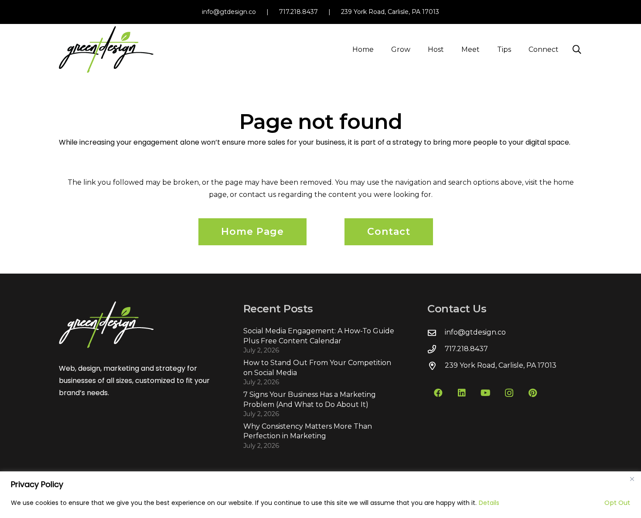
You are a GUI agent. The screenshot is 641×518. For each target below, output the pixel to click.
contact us (257, 194)
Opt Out (617, 503)
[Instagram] (509, 393)
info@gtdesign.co (229, 12)
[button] (416, 49)
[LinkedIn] (462, 393)
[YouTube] (485, 393)
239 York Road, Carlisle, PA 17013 (390, 12)
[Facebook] (438, 393)
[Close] (632, 479)
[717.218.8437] (436, 349)
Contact (388, 231)
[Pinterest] (532, 393)
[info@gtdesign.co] (436, 332)
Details (489, 502)
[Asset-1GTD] (106, 49)
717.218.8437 (298, 12)
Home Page (252, 231)
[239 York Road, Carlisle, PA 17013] (436, 366)
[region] (320, 494)
